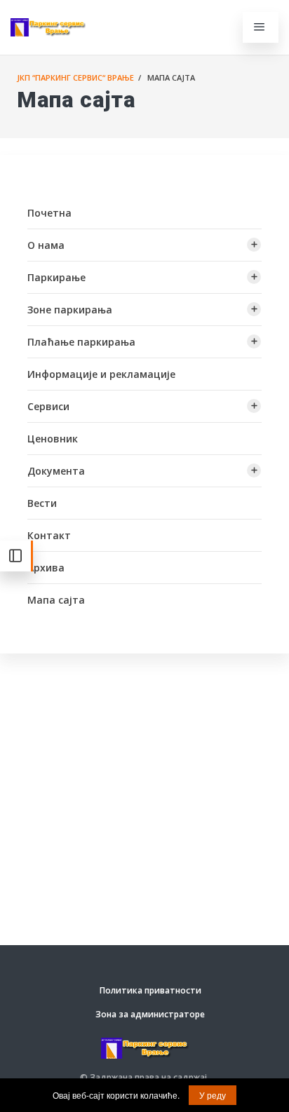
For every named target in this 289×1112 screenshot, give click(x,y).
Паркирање (56, 277)
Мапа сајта (56, 599)
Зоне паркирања (69, 309)
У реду (212, 1095)
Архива (46, 567)
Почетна (49, 212)
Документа (56, 470)
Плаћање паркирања (81, 341)
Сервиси (48, 406)
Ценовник (52, 438)
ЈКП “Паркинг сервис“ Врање (75, 77)
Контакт (49, 535)
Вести (42, 503)
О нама (46, 245)
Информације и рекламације (101, 374)
